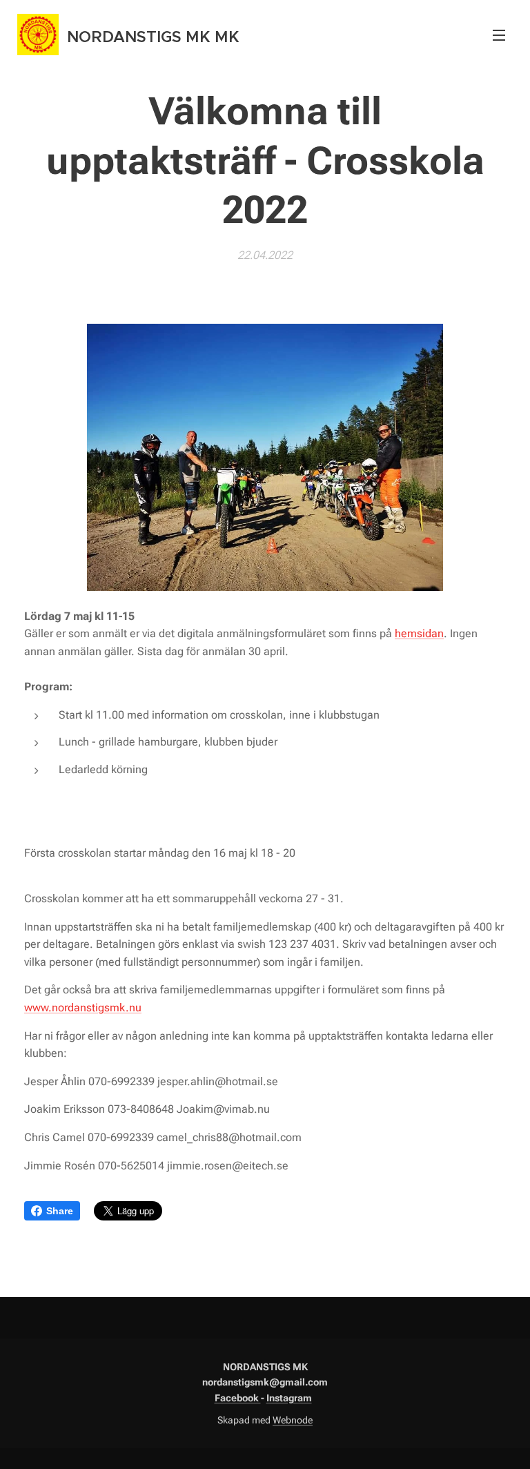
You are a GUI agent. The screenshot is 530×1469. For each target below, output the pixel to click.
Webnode (293, 1420)
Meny (499, 34)
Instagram (289, 1397)
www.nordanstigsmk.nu (82, 1007)
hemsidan (419, 633)
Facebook (238, 1397)
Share (59, 1210)
